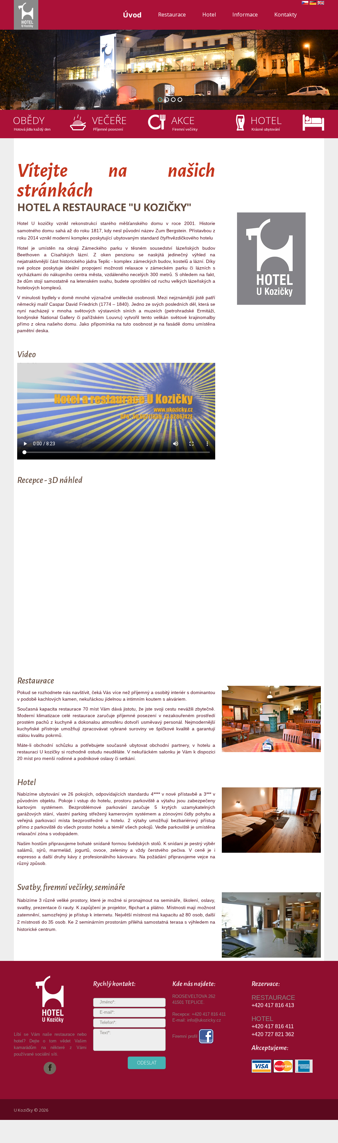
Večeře (109, 120)
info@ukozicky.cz (204, 1020)
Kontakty (285, 14)
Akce (183, 120)
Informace (245, 14)
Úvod (132, 14)
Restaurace (172, 14)
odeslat (146, 1063)
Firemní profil (185, 1036)
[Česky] (305, 4)
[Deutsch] (313, 4)
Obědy (29, 120)
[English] (321, 4)
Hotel (209, 14)
